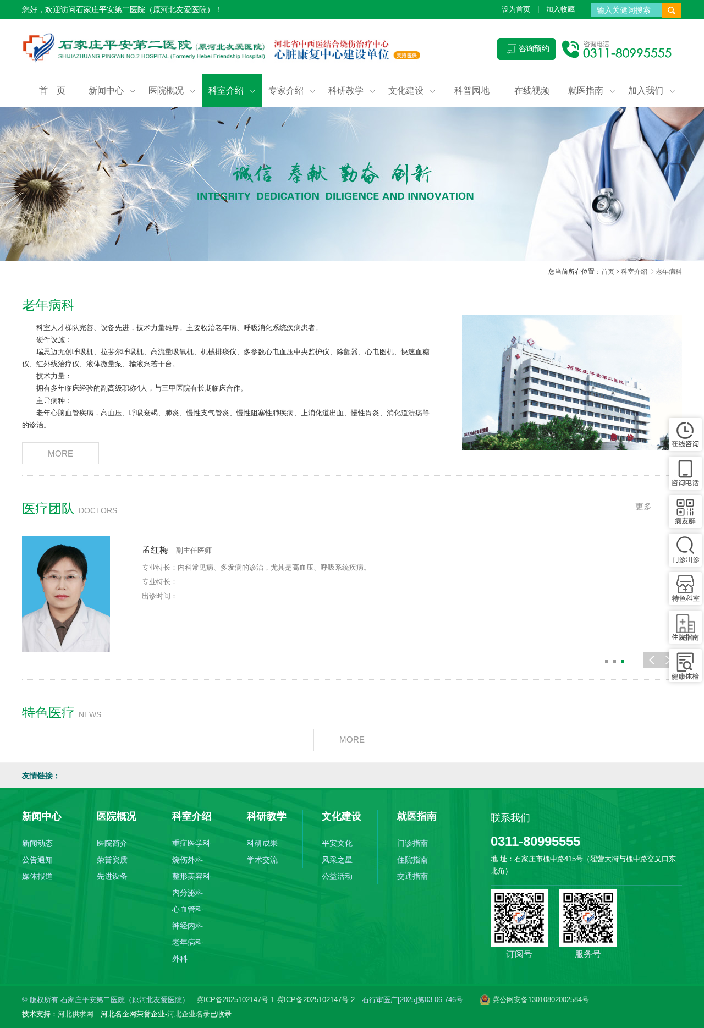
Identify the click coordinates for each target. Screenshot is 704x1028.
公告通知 (37, 859)
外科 (180, 958)
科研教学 (352, 90)
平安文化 (337, 843)
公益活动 (337, 876)
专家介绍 (292, 90)
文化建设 (412, 90)
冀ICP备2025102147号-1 (236, 1000)
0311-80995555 (535, 841)
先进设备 (112, 876)
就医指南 (591, 90)
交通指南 (412, 876)
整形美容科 (191, 876)
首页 (607, 272)
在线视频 (531, 90)
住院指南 (412, 859)
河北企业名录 (188, 1014)
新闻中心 (112, 90)
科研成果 (262, 843)
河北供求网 (76, 1014)
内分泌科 (187, 892)
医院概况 (172, 90)
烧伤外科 (187, 859)
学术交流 (262, 859)
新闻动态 (37, 843)
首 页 (52, 90)
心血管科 (187, 909)
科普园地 (472, 90)
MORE (60, 453)
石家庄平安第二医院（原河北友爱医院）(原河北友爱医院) (228, 49)
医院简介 (112, 843)
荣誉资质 (112, 859)
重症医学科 (191, 843)
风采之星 (337, 859)
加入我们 (651, 90)
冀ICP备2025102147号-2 (316, 1000)
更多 (643, 506)
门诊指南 (412, 843)
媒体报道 (37, 876)
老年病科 (187, 942)
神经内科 (187, 925)
